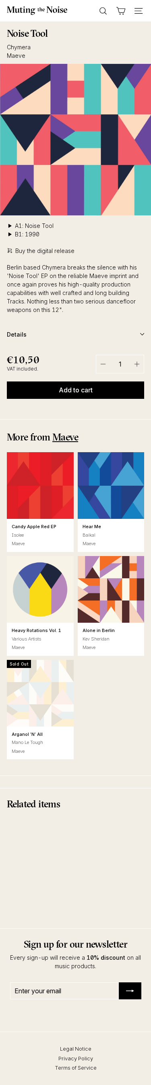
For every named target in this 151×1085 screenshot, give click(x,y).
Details (17, 334)
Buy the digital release (44, 250)
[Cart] (120, 11)
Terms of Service (76, 1067)
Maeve (16, 55)
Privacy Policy (75, 1058)
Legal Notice (75, 1048)
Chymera (19, 47)
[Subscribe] (130, 990)
